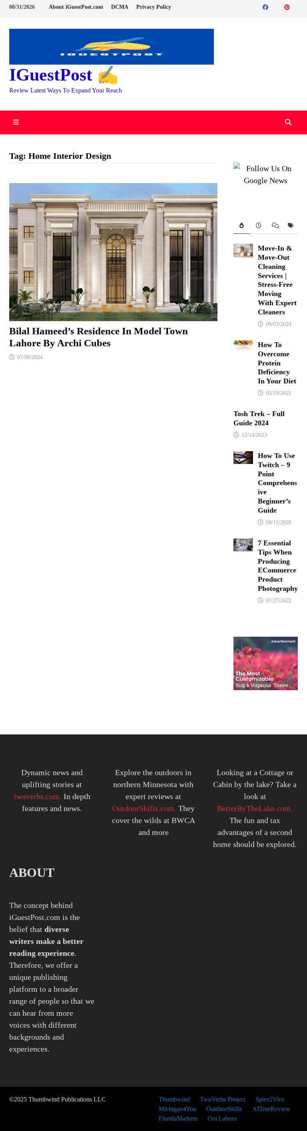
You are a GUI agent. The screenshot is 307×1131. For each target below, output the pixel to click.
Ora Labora (222, 1118)
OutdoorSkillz (224, 1108)
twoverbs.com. (38, 796)
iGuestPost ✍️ (64, 75)
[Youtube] (275, 6)
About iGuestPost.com (76, 7)
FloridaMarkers (178, 1118)
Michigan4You (177, 1108)
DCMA (119, 7)
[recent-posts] (258, 226)
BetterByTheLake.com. (255, 808)
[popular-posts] (241, 226)
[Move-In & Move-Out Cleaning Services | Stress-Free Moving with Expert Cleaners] (243, 249)
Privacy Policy (153, 7)
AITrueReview (271, 1108)
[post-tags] (290, 226)
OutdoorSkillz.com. (144, 808)
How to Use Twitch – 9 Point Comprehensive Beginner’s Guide (277, 483)
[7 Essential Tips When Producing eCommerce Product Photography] (243, 544)
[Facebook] (266, 6)
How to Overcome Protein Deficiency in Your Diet (277, 363)
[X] (280, 6)
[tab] (241, 226)
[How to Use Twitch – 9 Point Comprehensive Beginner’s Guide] (243, 457)
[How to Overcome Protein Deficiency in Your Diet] (243, 346)
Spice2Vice (269, 1099)
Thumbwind (174, 1099)
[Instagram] (296, 6)
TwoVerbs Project (222, 1099)
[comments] (274, 226)
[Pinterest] (288, 6)
